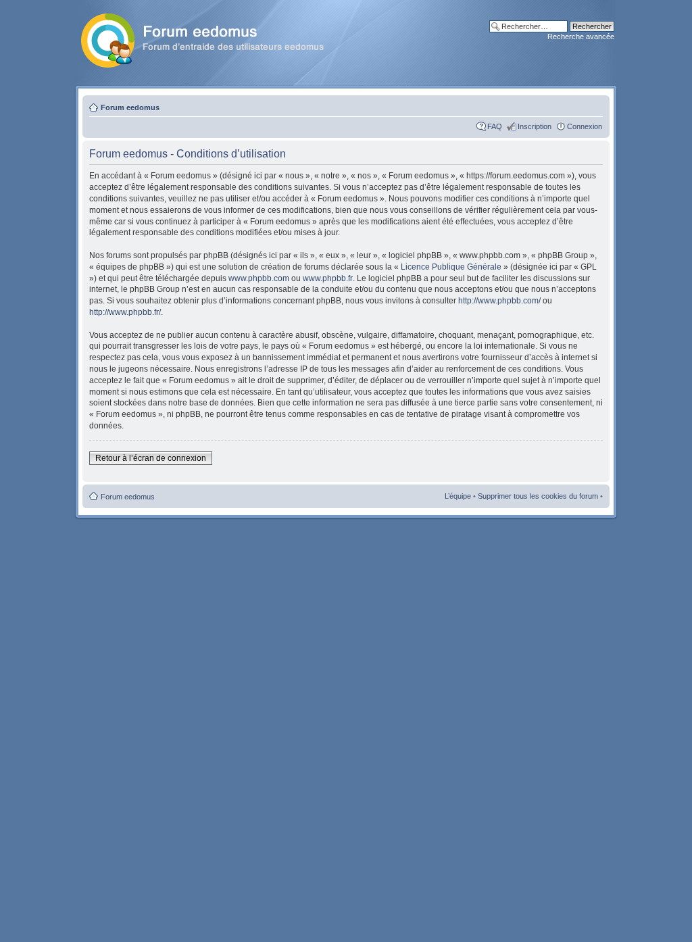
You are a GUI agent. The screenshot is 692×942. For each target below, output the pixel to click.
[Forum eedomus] (213, 38)
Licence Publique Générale (451, 267)
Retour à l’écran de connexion (150, 458)
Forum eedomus (130, 107)
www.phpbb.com (258, 278)
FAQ (494, 126)
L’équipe (458, 496)
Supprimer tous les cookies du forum (538, 496)
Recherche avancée (580, 36)
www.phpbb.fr (328, 278)
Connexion (584, 126)
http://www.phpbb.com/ (499, 300)
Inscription (534, 126)
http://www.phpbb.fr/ (125, 312)
